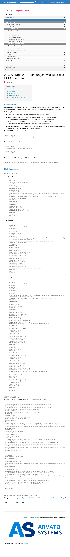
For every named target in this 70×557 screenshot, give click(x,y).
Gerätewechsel (11, 33)
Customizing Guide (10, 67)
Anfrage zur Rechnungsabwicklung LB (17, 48)
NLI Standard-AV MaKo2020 (13, 24)
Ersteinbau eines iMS (13, 30)
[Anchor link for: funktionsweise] (15, 88)
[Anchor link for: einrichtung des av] (18, 91)
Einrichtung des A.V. (12, 91)
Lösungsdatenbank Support (57, 2)
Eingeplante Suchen (11, 56)
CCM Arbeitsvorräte (10, 22)
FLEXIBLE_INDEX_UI (14, 95)
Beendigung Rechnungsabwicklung (16, 50)
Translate (26, 543)
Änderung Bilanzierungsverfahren (16, 41)
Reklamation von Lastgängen (15, 37)
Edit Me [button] (20, 503)
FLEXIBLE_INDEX (13, 93)
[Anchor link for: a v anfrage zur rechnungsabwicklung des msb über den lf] (30, 77)
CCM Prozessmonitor (10, 63)
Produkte (44, 2)
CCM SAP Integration (10, 60)
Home (9, 14)
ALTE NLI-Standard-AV (12, 26)
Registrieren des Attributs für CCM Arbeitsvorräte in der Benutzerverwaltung (43, 498)
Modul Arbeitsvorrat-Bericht (13, 58)
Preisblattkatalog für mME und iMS (16, 39)
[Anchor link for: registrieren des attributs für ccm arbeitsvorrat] (13, 98)
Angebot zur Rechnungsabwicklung (16, 45)
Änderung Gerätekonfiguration (15, 35)
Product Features (10, 17)
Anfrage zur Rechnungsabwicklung (16, 43)
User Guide (8, 20)
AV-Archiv (9, 54)
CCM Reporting (9, 65)
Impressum (25, 517)
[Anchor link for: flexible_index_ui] (19, 95)
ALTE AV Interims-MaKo (12, 28)
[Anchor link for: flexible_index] (17, 93)
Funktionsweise (11, 89)
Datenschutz (35, 517)
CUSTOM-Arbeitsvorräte (12, 52)
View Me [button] (9, 503)
